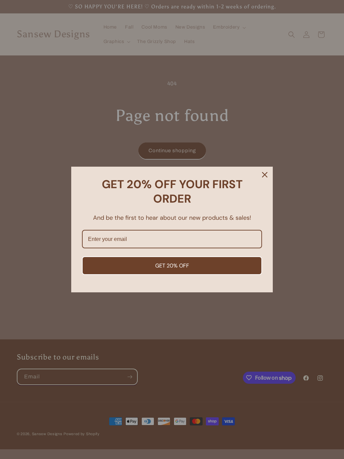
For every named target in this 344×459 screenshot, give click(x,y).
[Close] (265, 175)
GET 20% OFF (172, 265)
